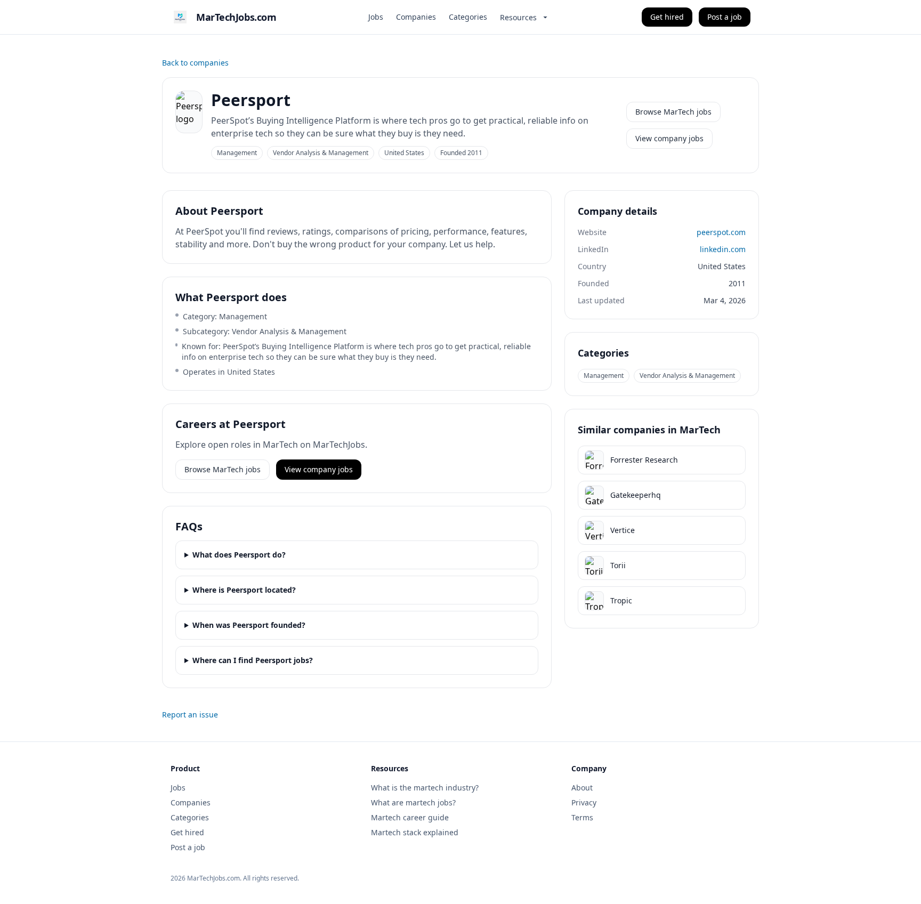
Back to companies (195, 63)
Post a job (724, 17)
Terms (582, 817)
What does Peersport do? (239, 555)
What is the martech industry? (425, 787)
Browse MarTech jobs (673, 112)
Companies (416, 17)
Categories (468, 17)
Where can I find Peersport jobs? (252, 660)
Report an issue (190, 714)
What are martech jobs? (413, 802)
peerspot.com (721, 232)
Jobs (375, 17)
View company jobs (669, 138)
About (582, 787)
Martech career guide (410, 817)
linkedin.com (723, 249)
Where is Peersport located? (244, 590)
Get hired (667, 17)
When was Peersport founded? (248, 625)
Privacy (583, 802)
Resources (518, 17)
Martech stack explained (414, 832)
